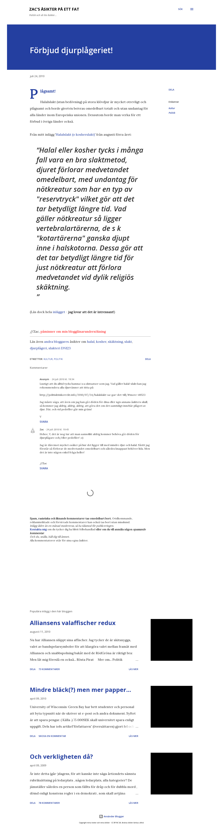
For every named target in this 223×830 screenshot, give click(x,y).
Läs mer (133, 669)
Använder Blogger (113, 816)
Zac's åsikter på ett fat (54, 9)
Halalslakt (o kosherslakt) (75, 134)
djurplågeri (38, 348)
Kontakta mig (38, 529)
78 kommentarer (49, 802)
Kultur (172, 108)
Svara (44, 421)
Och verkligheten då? (61, 757)
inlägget (59, 312)
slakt (128, 342)
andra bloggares (56, 342)
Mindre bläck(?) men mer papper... (80, 690)
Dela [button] (171, 89)
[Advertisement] (85, 569)
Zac (42, 429)
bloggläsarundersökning (87, 331)
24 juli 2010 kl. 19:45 (57, 429)
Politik (172, 112)
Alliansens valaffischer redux (73, 623)
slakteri (54, 348)
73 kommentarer (49, 669)
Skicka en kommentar (52, 736)
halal (91, 342)
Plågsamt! (48, 91)
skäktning (115, 342)
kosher (101, 342)
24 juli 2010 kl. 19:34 (63, 379)
